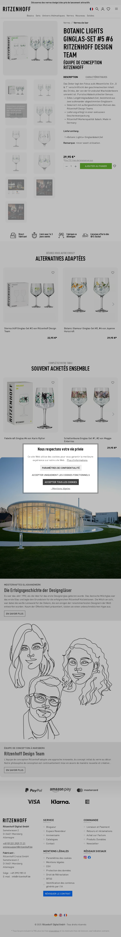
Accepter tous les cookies (61, 482)
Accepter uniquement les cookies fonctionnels (61, 474)
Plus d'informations (77, 460)
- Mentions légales (60, 488)
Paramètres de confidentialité (61, 467)
